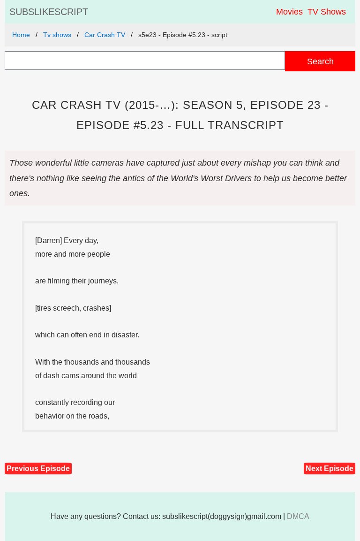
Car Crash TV (104, 34)
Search (320, 61)
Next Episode (329, 468)
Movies (289, 11)
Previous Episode (38, 468)
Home (21, 34)
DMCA (298, 516)
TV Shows (327, 11)
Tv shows (57, 34)
